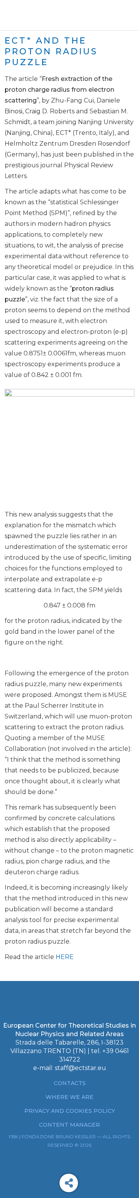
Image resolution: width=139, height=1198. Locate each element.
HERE (65, 957)
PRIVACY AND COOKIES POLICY (69, 1111)
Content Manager (69, 1125)
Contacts (70, 1083)
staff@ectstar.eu (80, 1068)
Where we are (69, 1097)
